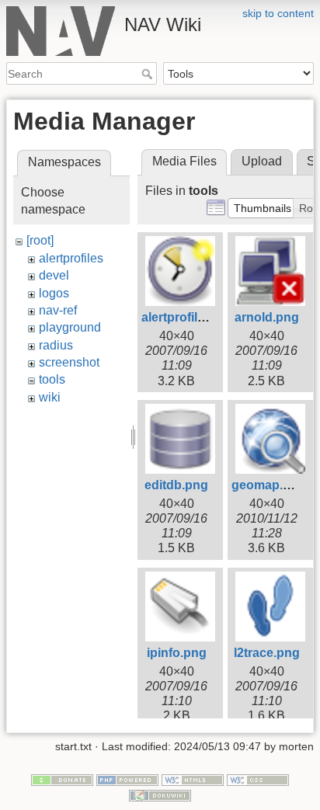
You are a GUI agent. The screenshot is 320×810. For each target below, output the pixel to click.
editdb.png (176, 485)
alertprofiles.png (189, 317)
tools (52, 379)
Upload (262, 161)
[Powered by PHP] (127, 779)
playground (70, 327)
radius (56, 345)
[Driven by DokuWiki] (160, 794)
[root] (40, 240)
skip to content (278, 13)
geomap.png (268, 485)
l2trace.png (267, 652)
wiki (50, 397)
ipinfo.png (177, 652)
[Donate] (62, 779)
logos (54, 293)
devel (54, 275)
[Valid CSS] (258, 779)
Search (148, 73)
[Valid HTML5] (193, 779)
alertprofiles (71, 258)
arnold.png (267, 317)
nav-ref (58, 310)
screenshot (69, 362)
